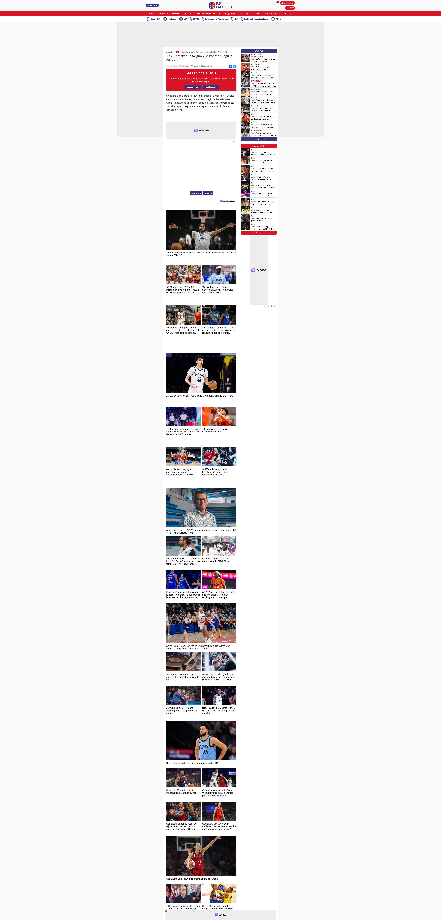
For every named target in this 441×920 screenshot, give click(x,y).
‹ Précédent (196, 193)
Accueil (169, 52)
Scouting (244, 14)
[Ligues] (284, 19)
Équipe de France (272, 14)
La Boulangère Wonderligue (216, 19)
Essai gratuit (210, 87)
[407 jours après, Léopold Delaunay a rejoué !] (245, 67)
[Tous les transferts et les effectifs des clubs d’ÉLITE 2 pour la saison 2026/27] (245, 75)
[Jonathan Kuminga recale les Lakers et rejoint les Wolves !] (245, 226)
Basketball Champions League (256, 19)
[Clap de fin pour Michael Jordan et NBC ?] (245, 218)
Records (256, 14)
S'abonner (290, 8)
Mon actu (163, 14)
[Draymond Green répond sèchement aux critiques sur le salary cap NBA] (245, 185)
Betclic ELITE (156, 19)
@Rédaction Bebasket (179, 66)
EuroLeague (172, 19)
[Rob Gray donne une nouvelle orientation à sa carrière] (245, 133)
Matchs (175, 14)
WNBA (278, 19)
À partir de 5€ (192, 87)
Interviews (289, 14)
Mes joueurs (229, 14)
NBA (185, 19)
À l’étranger (256, 130)
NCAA (253, 106)
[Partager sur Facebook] (230, 66)
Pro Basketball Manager (208, 14)
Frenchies (188, 14)
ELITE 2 (196, 19)
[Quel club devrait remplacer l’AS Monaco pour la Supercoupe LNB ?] (245, 83)
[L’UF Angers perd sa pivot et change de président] (245, 58)
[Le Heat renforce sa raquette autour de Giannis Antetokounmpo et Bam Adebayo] (245, 177)
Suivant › (208, 193)
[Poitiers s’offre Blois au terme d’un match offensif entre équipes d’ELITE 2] (245, 100)
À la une (150, 14)
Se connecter (289, 3)
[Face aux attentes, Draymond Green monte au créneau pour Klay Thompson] (245, 210)
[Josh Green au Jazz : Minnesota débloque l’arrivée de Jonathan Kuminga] (245, 152)
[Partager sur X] (234, 66)
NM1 (236, 19)
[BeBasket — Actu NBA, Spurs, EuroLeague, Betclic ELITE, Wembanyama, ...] (220, 5)
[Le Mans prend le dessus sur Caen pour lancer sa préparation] (245, 116)
